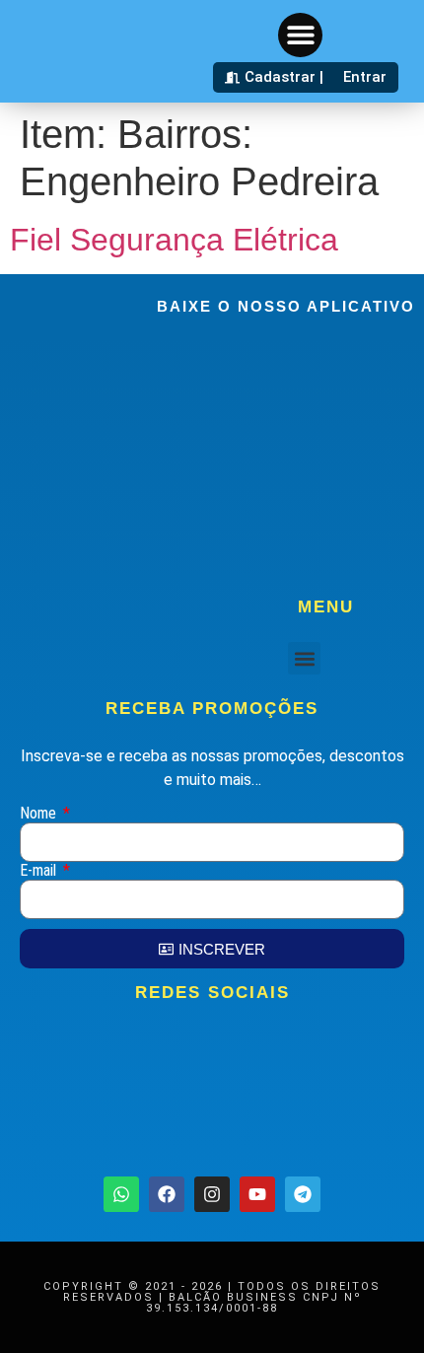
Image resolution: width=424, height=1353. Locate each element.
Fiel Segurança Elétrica (174, 239)
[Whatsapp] (121, 1194)
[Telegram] (302, 1194)
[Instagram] (212, 1194)
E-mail (40, 871)
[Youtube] (257, 1194)
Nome (40, 814)
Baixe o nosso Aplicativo (286, 306)
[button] (300, 35)
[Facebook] (166, 1194)
